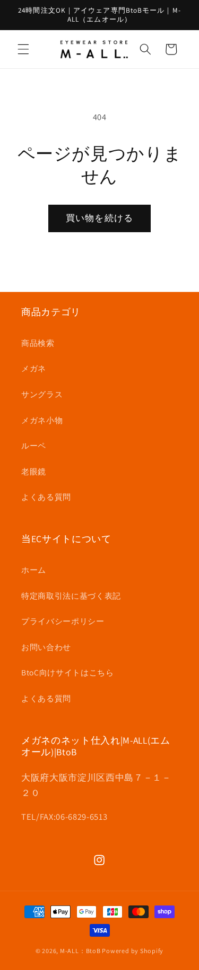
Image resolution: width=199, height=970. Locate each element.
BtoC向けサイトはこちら (67, 672)
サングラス (42, 394)
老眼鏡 (33, 471)
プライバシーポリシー (63, 621)
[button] (23, 49)
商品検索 (38, 342)
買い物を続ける (99, 218)
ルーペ (33, 445)
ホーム (33, 569)
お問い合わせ (46, 647)
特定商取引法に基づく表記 (71, 595)
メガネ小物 (42, 420)
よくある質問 (46, 496)
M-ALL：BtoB (80, 951)
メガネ (33, 368)
